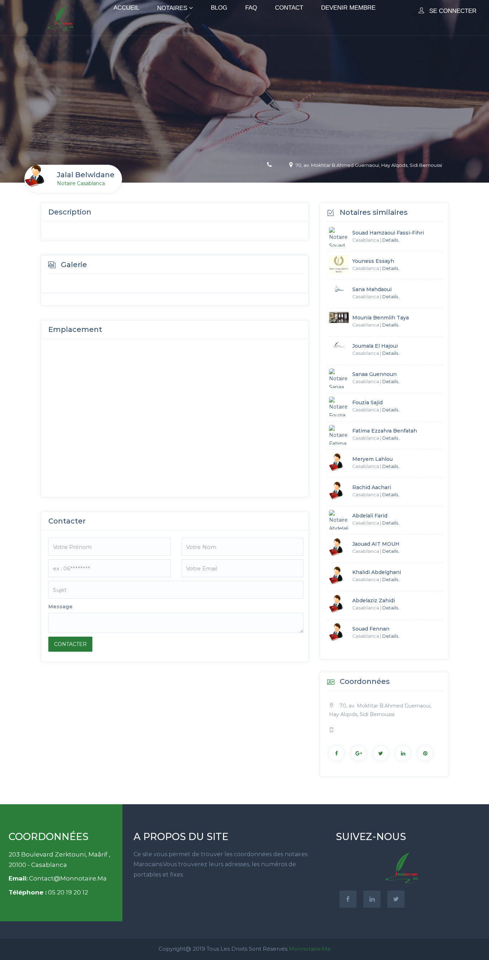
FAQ (251, 7)
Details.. (391, 240)
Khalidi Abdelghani (376, 572)
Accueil (126, 7)
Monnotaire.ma (309, 948)
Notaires (172, 8)
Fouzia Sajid (367, 402)
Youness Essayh (373, 261)
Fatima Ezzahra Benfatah (384, 431)
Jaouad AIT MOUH (376, 544)
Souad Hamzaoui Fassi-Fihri (388, 233)
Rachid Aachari (371, 487)
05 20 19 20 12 (68, 892)
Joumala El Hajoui (375, 346)
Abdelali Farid (369, 515)
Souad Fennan (370, 629)
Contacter (70, 644)
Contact (289, 7)
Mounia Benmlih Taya (380, 317)
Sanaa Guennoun (374, 374)
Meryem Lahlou (372, 459)
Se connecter (451, 11)
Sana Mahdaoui (372, 289)
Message (60, 606)
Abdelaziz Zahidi (373, 600)
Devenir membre (348, 7)
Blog (219, 7)
